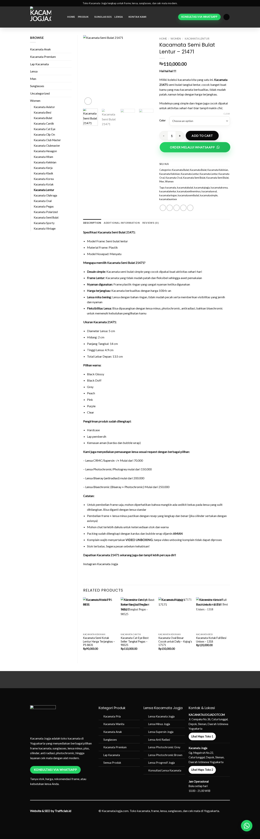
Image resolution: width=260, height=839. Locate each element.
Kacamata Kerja (43, 167)
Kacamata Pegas (44, 206)
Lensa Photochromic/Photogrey (106, 469)
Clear (226, 113)
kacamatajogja (202, 187)
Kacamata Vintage (45, 228)
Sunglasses (103, 16)
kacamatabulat (185, 187)
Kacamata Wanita (113, 724)
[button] (226, 17)
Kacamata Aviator (44, 107)
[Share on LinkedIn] (190, 208)
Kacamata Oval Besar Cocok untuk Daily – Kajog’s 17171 (175, 641)
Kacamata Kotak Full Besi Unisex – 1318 (211, 639)
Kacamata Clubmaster (47, 145)
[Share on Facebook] (163, 208)
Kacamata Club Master (47, 140)
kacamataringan (168, 195)
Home (71, 16)
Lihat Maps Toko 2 (202, 769)
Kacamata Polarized (46, 212)
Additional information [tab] (122, 222)
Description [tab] (92, 222)
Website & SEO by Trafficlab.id (50, 811)
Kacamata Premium (43, 56)
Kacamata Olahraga (45, 195)
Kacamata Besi (42, 112)
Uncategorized (40, 93)
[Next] (147, 70)
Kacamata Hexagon (45, 151)
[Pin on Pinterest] (183, 208)
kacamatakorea (219, 187)
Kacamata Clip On (44, 134)
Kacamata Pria (112, 716)
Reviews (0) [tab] (150, 222)
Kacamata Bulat (43, 118)
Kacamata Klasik (43, 173)
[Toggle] (69, 49)
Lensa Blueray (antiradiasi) (102, 478)
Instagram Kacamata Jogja (100, 564)
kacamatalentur (167, 191)
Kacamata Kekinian (45, 162)
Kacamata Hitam (43, 156)
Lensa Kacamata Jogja (161, 716)
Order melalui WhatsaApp (192, 147)
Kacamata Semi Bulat (46, 217)
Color (162, 120)
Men (33, 78)
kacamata (170, 187)
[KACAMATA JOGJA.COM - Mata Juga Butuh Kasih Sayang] (45, 17)
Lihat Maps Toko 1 (202, 736)
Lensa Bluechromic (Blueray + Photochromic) (114, 487)
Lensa (118, 16)
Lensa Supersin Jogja (160, 731)
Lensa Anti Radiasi (159, 739)
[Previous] (89, 70)
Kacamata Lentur (44, 190)
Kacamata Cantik (44, 123)
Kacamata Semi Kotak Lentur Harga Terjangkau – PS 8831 (99, 641)
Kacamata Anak (40, 49)
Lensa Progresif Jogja (161, 762)
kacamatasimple (209, 195)
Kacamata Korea (44, 179)
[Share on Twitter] (170, 208)
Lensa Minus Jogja (159, 724)
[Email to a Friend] (176, 208)
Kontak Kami (137, 16)
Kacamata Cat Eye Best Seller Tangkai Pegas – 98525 (135, 641)
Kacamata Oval (43, 201)
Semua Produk (112, 762)
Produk (83, 16)
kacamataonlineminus (189, 191)
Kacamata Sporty (44, 223)
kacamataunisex (168, 199)
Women (35, 100)
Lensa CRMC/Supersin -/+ (102, 460)
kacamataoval (209, 191)
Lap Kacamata (39, 64)
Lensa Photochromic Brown (165, 755)
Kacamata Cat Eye (44, 129)
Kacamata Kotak (43, 184)
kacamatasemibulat (188, 195)
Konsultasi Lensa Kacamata (164, 770)
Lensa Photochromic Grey (164, 747)
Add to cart (202, 135)
